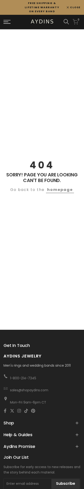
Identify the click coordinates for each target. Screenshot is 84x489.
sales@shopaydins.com (29, 390)
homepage (60, 189)
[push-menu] (7, 22)
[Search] (66, 21)
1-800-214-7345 (23, 378)
